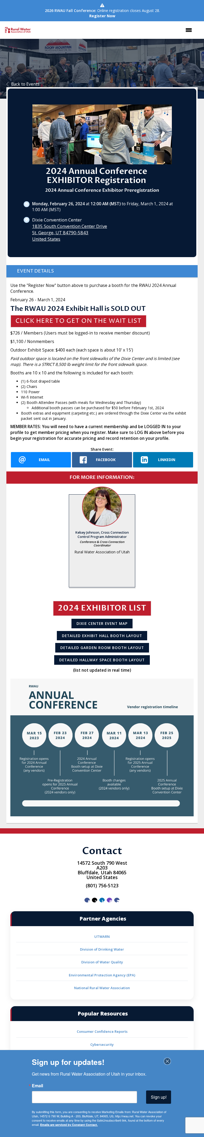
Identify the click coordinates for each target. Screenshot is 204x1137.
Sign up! (159, 1097)
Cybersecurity (102, 1044)
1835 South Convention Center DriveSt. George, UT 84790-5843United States (69, 232)
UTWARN (102, 936)
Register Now (102, 15)
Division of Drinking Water (102, 949)
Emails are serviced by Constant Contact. (69, 1125)
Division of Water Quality (102, 962)
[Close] (167, 1061)
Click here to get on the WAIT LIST (78, 321)
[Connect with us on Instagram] (109, 900)
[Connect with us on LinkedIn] (102, 900)
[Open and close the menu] (115, 30)
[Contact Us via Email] (117, 900)
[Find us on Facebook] (87, 900)
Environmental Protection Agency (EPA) (102, 975)
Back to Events (25, 84)
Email (37, 1086)
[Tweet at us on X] (94, 900)
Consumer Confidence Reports (102, 1031)
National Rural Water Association (102, 987)
